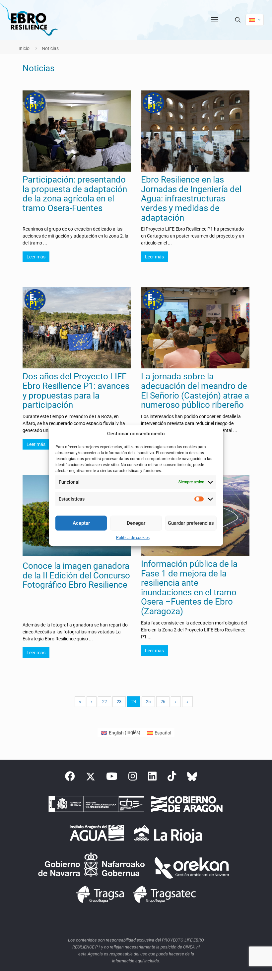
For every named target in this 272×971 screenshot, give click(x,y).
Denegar (136, 523)
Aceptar (81, 523)
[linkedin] (152, 778)
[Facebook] (70, 778)
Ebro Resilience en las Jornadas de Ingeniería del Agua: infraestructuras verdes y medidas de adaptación (191, 198)
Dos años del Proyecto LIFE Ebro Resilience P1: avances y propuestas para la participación (76, 390)
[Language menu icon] (254, 20)
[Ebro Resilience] (29, 20)
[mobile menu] (214, 20)
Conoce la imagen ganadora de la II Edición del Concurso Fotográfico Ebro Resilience (76, 575)
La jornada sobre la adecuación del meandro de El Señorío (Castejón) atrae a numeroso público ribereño (195, 390)
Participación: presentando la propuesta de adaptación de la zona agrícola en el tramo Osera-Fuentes (75, 194)
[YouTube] (111, 778)
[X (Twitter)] (90, 778)
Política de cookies (133, 537)
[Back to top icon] (240, 957)
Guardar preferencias (191, 523)
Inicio (24, 48)
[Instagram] (132, 778)
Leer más (36, 256)
